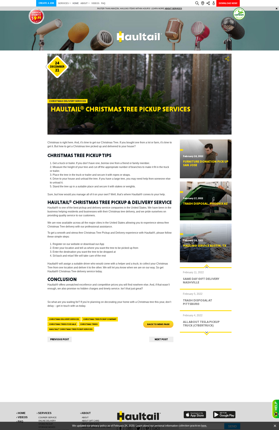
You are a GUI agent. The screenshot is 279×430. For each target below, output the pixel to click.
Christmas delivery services (64, 319)
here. (204, 425)
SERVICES (63, 3)
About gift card (90, 421)
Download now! (228, 3)
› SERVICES (44, 413)
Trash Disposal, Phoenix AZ (205, 203)
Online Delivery (47, 421)
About (84, 3)
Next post (161, 339)
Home (75, 3)
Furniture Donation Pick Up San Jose (205, 163)
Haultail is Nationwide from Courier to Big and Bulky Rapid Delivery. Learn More (139, 8)
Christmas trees (89, 324)
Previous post (59, 339)
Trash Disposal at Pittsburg (197, 302)
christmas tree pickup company (99, 319)
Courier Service (47, 417)
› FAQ (19, 421)
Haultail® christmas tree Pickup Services (71, 329)
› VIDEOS (22, 417)
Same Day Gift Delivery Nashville (201, 280)
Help (275, 409)
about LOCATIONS (184, 8)
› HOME (21, 413)
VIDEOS (95, 3)
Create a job (46, 3)
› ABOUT (85, 413)
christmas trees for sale (62, 324)
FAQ (103, 3)
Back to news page (158, 324)
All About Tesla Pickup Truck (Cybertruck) (201, 323)
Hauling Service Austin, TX (204, 246)
